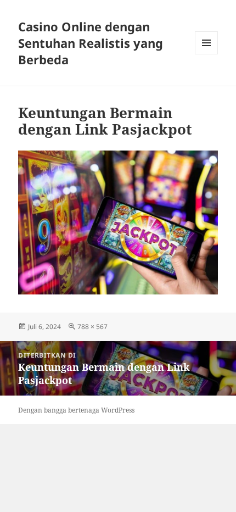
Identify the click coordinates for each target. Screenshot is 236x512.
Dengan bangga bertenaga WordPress (76, 410)
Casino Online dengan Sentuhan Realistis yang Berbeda (90, 43)
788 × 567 (92, 326)
